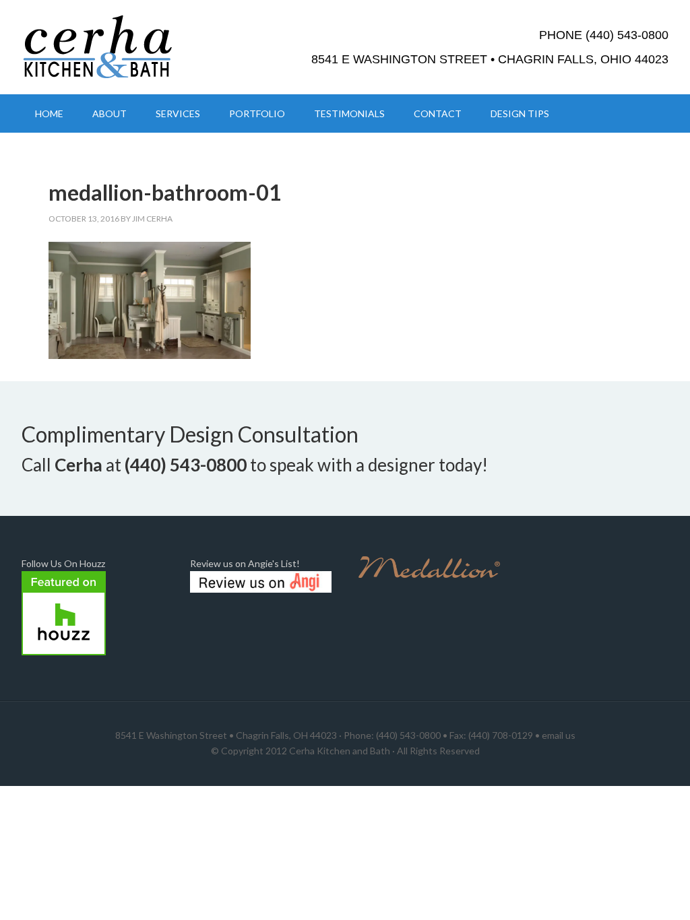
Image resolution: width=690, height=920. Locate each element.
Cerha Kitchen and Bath (339, 750)
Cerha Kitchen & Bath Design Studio (136, 47)
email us (558, 735)
